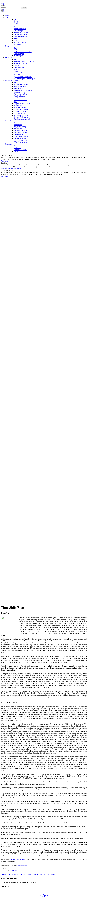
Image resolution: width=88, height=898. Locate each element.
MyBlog (15, 870)
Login (3, 4)
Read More (4, 161)
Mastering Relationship (19, 859)
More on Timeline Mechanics (11, 169)
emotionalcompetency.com (21, 865)
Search (3, 6)
